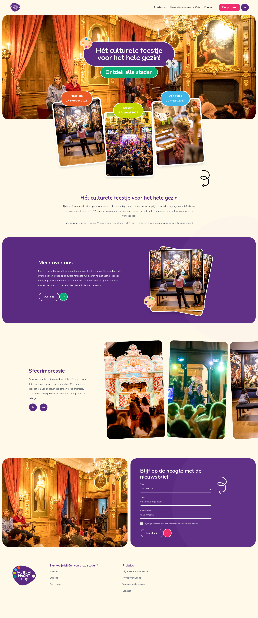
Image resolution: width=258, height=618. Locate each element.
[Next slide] (43, 407)
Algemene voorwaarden (135, 571)
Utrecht (54, 577)
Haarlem (54, 571)
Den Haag (55, 584)
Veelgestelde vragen (133, 584)
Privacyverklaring (131, 577)
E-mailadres (145, 510)
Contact (209, 7)
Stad (142, 484)
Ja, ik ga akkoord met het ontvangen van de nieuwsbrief (171, 523)
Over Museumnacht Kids (185, 7)
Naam (143, 497)
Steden (158, 7)
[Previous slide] (33, 407)
